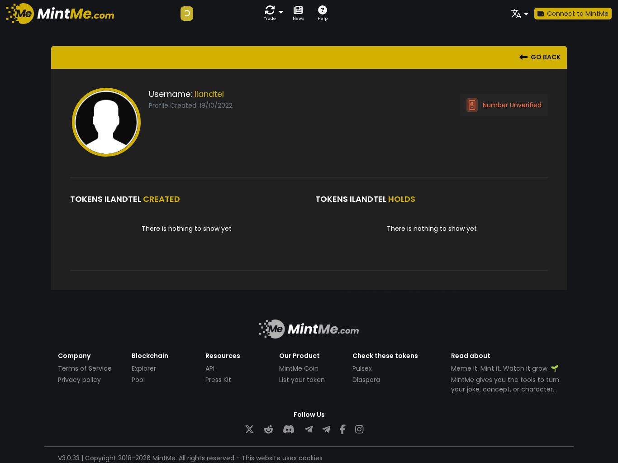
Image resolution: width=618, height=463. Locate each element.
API (209, 368)
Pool (138, 379)
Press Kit (218, 379)
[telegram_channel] (326, 429)
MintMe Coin (299, 368)
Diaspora (366, 379)
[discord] (289, 429)
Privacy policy (79, 379)
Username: (170, 94)
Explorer (144, 368)
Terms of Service (85, 368)
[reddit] (268, 429)
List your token (302, 379)
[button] (272, 13)
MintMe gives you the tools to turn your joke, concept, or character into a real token (505, 389)
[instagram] (359, 429)
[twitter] (249, 429)
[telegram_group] (308, 429)
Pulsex (362, 368)
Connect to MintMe (577, 13)
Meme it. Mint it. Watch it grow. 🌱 (504, 368)
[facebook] (343, 429)
